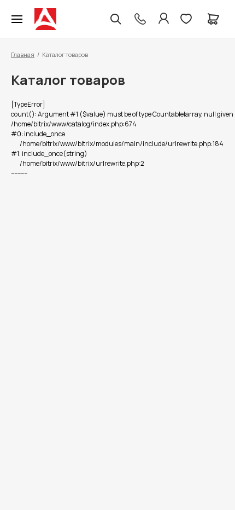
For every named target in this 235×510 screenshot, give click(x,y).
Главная (22, 54)
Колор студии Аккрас (45, 19)
